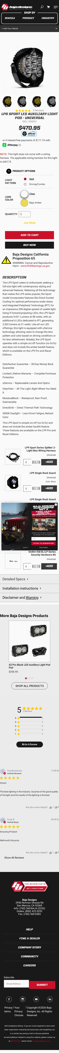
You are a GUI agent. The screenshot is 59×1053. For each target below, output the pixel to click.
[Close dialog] (56, 504)
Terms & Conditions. (43, 547)
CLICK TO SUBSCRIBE (43, 543)
